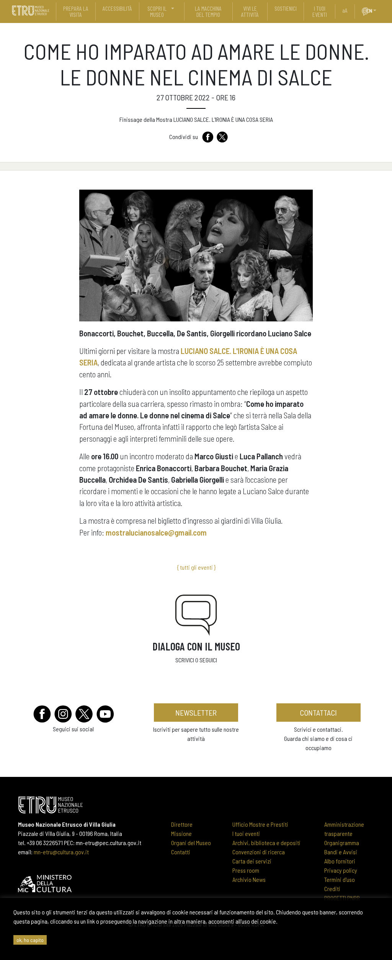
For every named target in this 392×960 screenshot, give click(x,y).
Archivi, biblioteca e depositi (266, 842)
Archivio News (249, 879)
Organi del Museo (191, 842)
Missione (181, 833)
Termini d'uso (339, 879)
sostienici (285, 8)
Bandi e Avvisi (340, 851)
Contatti (180, 851)
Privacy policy (340, 870)
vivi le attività (250, 11)
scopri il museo (157, 11)
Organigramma (341, 842)
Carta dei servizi (251, 861)
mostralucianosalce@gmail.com (156, 532)
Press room (245, 870)
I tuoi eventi (246, 833)
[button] (377, 10)
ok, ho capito (30, 940)
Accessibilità (117, 8)
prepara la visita (75, 11)
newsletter (196, 712)
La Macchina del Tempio (208, 11)
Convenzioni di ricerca (258, 851)
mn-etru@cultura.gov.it (61, 851)
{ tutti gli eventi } (196, 567)
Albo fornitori (339, 861)
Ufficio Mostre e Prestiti (260, 824)
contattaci (318, 712)
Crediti (332, 888)
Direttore (182, 824)
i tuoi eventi (319, 11)
